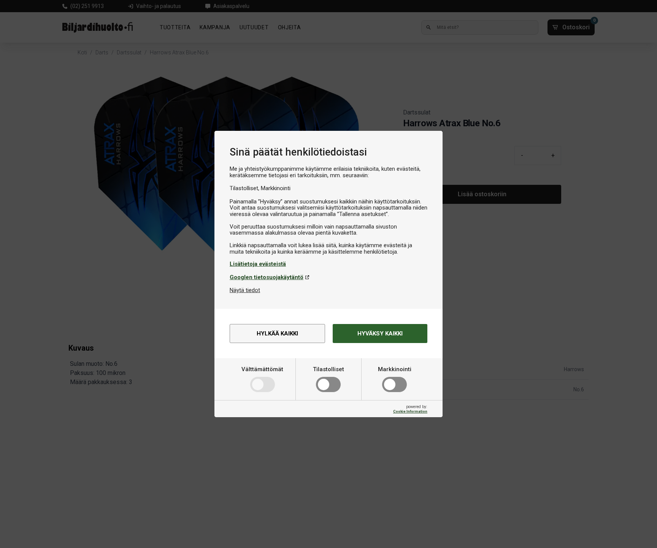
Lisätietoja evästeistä (258, 263)
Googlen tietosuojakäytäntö (266, 277)
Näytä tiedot (245, 290)
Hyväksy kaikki (380, 333)
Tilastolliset (328, 369)
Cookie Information (410, 411)
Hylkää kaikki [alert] (277, 333)
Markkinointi (394, 369)
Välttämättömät (262, 369)
